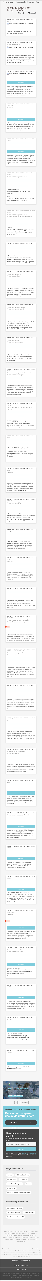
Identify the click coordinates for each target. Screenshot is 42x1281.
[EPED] (21, 251)
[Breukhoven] (21, 992)
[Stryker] (21, 77)
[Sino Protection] (21, 760)
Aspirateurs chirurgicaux (14, 1184)
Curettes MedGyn (29, 1212)
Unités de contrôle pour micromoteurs (18, 1193)
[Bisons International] (21, 443)
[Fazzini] (21, 853)
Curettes (28, 1184)
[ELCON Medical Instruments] (21, 1058)
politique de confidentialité (29, 1153)
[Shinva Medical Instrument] (21, 146)
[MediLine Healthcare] (21, 381)
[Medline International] (21, 114)
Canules (10, 1175)
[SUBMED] (21, 821)
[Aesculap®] (21, 27)
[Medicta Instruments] (21, 537)
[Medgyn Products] (21, 185)
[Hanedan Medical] (21, 284)
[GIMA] (21, 788)
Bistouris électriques (22, 1175)
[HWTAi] (21, 415)
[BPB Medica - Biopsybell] (21, 923)
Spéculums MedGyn (13, 1212)
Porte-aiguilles (11, 1179)
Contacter (21, 82)
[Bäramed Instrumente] (21, 727)
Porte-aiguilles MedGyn (14, 1208)
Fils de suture (11, 1188)
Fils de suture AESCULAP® (15, 1217)
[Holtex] (21, 884)
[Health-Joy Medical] (21, 663)
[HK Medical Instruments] (21, 1025)
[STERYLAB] (21, 695)
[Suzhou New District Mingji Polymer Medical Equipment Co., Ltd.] (21, 959)
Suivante (24, 1102)
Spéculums (23, 1179)
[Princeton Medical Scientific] (21, 630)
